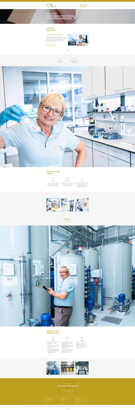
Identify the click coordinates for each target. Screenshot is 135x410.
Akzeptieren (67, 408)
